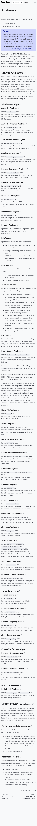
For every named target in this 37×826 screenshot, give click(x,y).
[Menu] (35, 2)
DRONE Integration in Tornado (22, 49)
